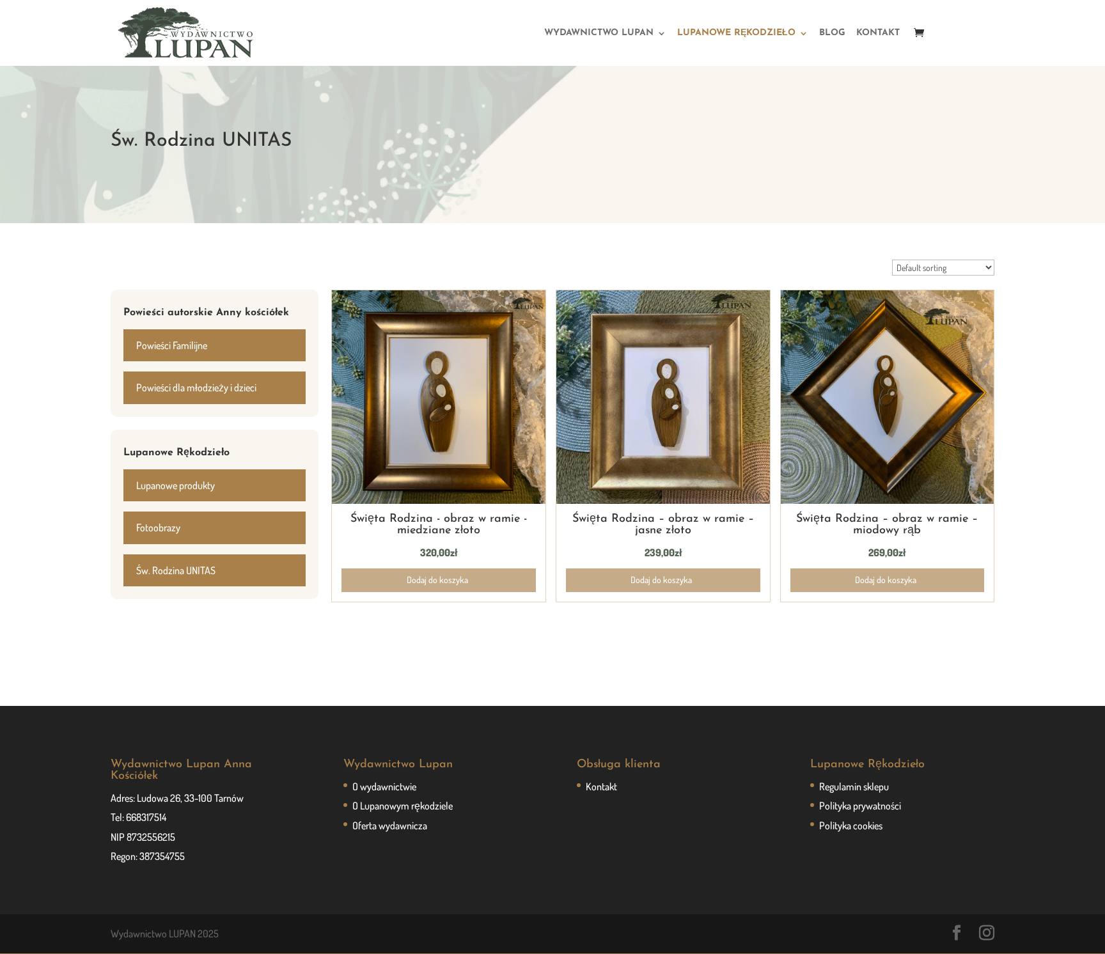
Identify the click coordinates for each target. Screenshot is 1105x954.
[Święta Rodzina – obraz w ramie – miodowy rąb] (887, 500)
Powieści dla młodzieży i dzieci (196, 387)
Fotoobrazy (158, 527)
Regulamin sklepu (854, 786)
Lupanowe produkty (175, 485)
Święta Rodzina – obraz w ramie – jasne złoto (663, 524)
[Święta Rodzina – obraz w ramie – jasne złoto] (663, 500)
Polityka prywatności (860, 805)
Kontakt (601, 786)
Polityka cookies (850, 825)
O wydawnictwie (384, 786)
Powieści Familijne (171, 345)
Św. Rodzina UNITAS (176, 570)
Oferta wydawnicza (389, 825)
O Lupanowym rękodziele (402, 805)
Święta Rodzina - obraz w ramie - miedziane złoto (438, 524)
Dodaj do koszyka (437, 579)
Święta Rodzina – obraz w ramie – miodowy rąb (887, 524)
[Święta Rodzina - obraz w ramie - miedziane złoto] (438, 500)
